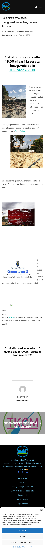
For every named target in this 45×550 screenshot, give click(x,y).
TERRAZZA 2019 (22, 70)
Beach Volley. (20, 131)
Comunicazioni (7, 35)
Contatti (22, 482)
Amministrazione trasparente (22, 491)
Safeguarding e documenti (22, 487)
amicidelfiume (9, 32)
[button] (42, 510)
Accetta (22, 530)
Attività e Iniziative (26, 32)
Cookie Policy (17, 547)
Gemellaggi (22, 495)
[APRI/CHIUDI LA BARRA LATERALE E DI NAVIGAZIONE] (41, 6)
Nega (22, 536)
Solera (11, 317)
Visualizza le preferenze (23, 542)
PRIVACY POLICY (27, 547)
